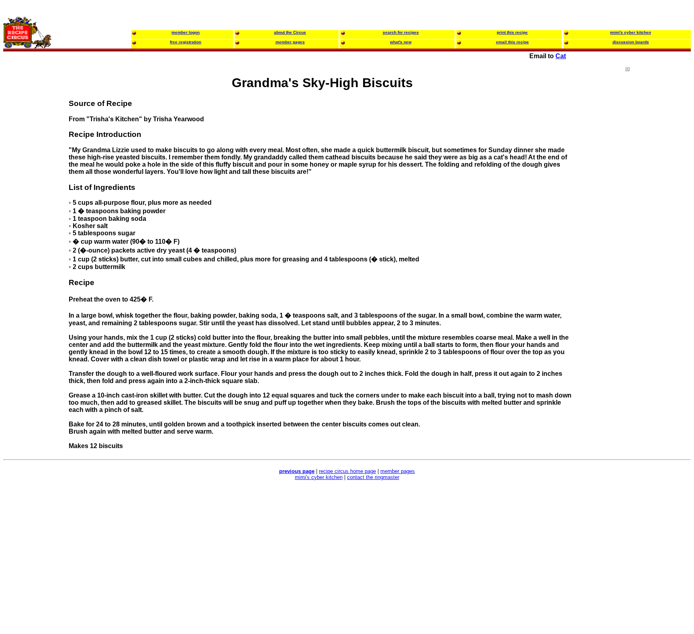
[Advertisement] (657, 220)
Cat (560, 56)
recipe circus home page (347, 471)
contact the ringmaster (373, 477)
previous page (296, 471)
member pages (397, 471)
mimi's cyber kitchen (319, 477)
